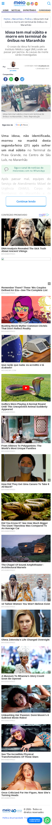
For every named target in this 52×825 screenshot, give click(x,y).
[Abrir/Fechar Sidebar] (3, 3)
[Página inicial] (20, 3)
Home (6, 10)
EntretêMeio (29, 10)
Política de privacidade (12, 817)
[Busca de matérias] (49, 4)
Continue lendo (26, 201)
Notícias (15, 10)
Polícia (28, 18)
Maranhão (17, 18)
